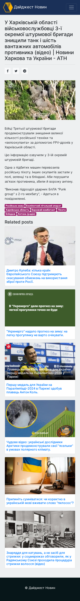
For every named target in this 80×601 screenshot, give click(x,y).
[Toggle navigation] (71, 7)
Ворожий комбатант (43, 209)
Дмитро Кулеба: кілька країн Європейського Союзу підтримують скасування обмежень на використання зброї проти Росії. (36, 276)
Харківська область (17, 209)
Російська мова (15, 205)
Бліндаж (11, 213)
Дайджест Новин (30, 7)
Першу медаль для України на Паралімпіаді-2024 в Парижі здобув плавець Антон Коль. (34, 388)
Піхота (62, 209)
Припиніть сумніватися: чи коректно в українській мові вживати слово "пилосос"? (40, 501)
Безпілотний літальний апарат (43, 205)
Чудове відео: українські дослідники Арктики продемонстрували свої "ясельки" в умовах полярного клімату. (39, 445)
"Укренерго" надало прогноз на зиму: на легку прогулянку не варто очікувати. (36, 333)
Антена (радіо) (26, 213)
